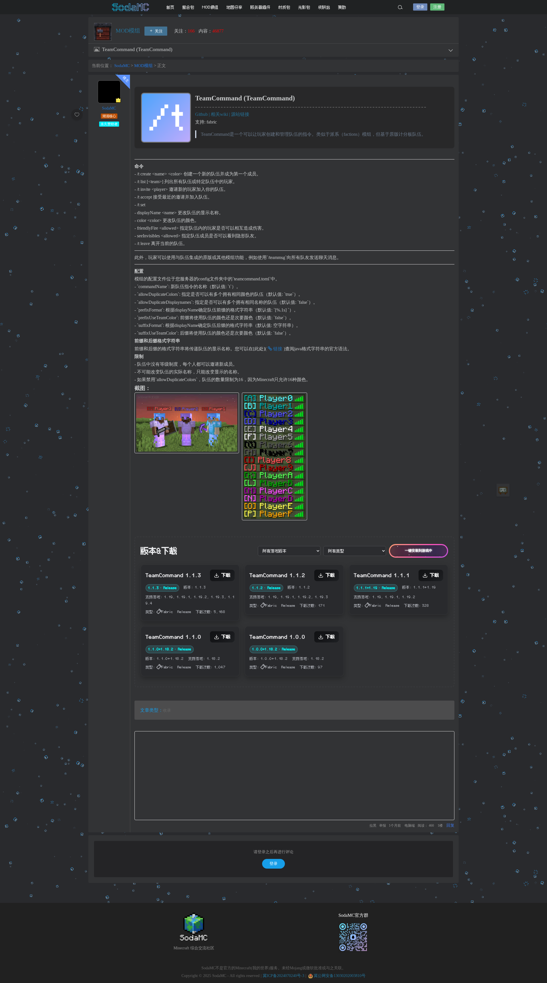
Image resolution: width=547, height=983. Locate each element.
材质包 (284, 7)
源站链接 (240, 114)
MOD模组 (210, 7)
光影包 (304, 7)
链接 (277, 348)
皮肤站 (324, 7)
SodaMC (131, 7)
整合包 (188, 7)
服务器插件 (260, 7)
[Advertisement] (294, 776)
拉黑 (373, 826)
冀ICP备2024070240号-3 (283, 976)
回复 (450, 825)
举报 (382, 826)
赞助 (342, 7)
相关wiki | (221, 114)
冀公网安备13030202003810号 (340, 976)
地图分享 (234, 7)
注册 (437, 7)
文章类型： (151, 710)
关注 (158, 31)
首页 (170, 7)
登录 (420, 7)
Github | (203, 114)
